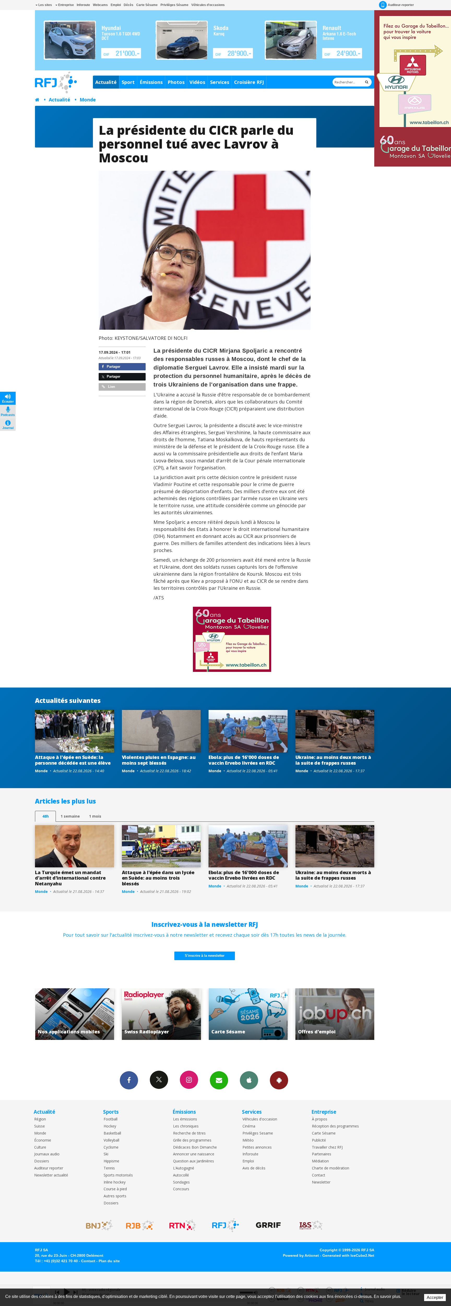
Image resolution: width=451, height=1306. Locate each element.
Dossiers (41, 1161)
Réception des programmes (335, 1126)
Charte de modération (330, 1168)
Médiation (320, 1161)
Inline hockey (115, 1182)
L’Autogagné (183, 1168)
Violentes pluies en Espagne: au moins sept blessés (159, 760)
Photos (176, 82)
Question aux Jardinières (193, 1161)
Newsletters (219, 1080)
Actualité (106, 82)
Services (219, 82)
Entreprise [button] (65, 5)
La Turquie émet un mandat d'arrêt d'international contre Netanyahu (70, 878)
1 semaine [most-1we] (70, 816)
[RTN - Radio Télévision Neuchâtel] (182, 1225)
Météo (248, 1140)
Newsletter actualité (51, 1175)
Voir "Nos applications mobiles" (335, 1014)
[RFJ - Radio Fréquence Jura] (225, 1225)
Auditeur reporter (48, 1168)
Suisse (39, 1126)
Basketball (112, 1133)
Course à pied (115, 1189)
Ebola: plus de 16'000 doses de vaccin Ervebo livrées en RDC (244, 760)
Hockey (110, 1126)
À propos (319, 1119)
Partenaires (321, 1154)
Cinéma (248, 1126)
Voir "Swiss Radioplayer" (74, 1014)
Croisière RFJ (249, 82)
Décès (128, 5)
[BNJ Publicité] (97, 1225)
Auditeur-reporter (401, 5)
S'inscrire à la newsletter (204, 956)
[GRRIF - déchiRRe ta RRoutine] (268, 1225)
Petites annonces (257, 1147)
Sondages (181, 1182)
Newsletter (321, 1182)
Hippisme (111, 1161)
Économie (42, 1140)
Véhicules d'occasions (208, 5)
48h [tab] (45, 816)
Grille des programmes (192, 1140)
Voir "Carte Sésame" (161, 1014)
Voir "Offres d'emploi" (248, 1014)
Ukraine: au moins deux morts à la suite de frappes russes (333, 760)
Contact (318, 1175)
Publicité (319, 1140)
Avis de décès (253, 1168)
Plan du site (109, 1261)
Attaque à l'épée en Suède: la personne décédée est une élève (72, 760)
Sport (128, 82)
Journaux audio (47, 1154)
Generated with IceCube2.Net (348, 1255)
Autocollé (181, 1175)
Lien (111, 387)
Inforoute (83, 5)
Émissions (151, 82)
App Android (279, 1080)
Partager (113, 367)
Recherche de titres (189, 1133)
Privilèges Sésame (174, 5)
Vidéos (197, 82)
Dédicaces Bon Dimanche (195, 1147)
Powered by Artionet (301, 1255)
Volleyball (111, 1140)
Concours (181, 1189)
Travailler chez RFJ (327, 1147)
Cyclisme (111, 1147)
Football (110, 1119)
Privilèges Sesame (257, 1133)
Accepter (435, 1297)
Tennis (109, 1168)
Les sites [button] (45, 5)
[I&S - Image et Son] (311, 1225)
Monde (88, 99)
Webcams (100, 5)
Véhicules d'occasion (259, 1119)
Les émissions (185, 1119)
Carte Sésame (147, 5)
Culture (40, 1147)
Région (40, 1119)
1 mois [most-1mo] (95, 816)
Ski (106, 1154)
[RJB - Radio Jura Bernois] (139, 1225)
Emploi (116, 5)
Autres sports (115, 1196)
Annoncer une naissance (193, 1154)
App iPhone (249, 1080)
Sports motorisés (118, 1175)
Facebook (129, 1080)
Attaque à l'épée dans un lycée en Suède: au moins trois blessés (158, 878)
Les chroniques (186, 1126)
